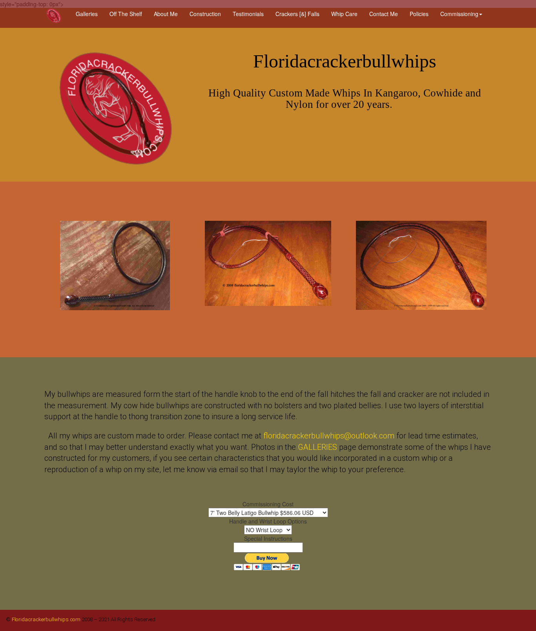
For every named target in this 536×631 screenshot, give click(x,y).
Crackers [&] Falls (297, 14)
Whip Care (344, 14)
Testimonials (248, 14)
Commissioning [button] (459, 14)
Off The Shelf (125, 14)
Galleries (87, 14)
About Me (166, 14)
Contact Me (383, 14)
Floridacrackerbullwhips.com (45, 619)
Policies (419, 14)
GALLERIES (317, 447)
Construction (205, 14)
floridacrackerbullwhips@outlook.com (328, 435)
